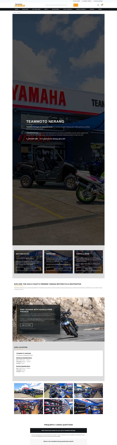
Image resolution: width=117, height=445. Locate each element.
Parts (46, 9)
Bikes (16, 9)
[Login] (98, 5)
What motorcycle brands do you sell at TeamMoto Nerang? (58, 430)
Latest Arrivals (67, 9)
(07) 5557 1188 (33, 139)
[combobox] (58, 5)
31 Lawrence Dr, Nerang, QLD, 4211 (53, 139)
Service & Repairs (81, 9)
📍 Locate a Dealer (98, 1)
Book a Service (58, 268)
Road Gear (25, 9)
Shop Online (88, 268)
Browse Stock (28, 268)
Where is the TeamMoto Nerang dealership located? (58, 441)
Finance (92, 9)
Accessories (55, 9)
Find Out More (26, 325)
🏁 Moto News (76, 1)
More (99, 9)
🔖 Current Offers (86, 1)
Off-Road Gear (36, 9)
